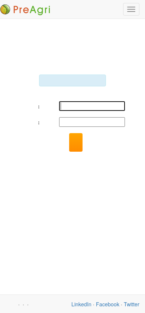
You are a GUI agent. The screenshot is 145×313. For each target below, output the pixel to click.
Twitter (131, 304)
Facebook (107, 304)
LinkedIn (81, 304)
